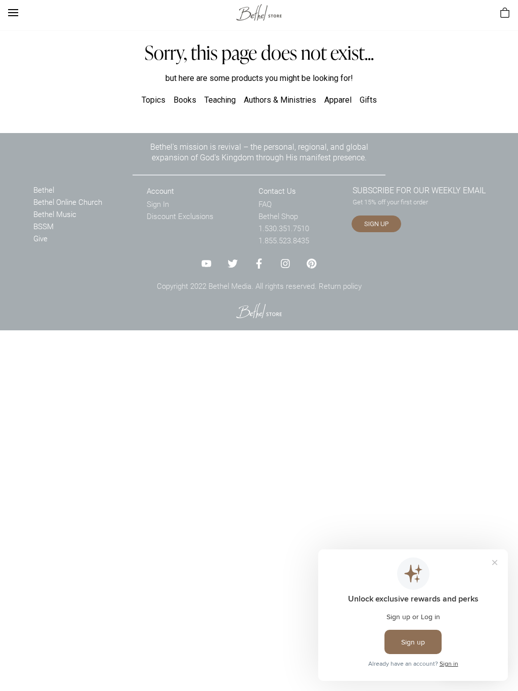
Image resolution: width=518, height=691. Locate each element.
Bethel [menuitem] (43, 190)
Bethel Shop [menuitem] (278, 216)
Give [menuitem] (40, 238)
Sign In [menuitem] (158, 204)
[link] (259, 12)
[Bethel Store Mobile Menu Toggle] (13, 12)
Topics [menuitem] (153, 100)
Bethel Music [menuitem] (54, 214)
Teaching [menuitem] (220, 100)
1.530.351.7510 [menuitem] (283, 228)
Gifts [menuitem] (368, 100)
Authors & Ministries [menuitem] (280, 100)
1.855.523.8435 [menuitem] (283, 240)
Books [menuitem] (185, 100)
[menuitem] (505, 13)
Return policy (340, 286)
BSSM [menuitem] (43, 226)
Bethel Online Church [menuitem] (67, 202)
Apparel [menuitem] (338, 100)
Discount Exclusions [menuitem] (180, 216)
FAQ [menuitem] (265, 204)
